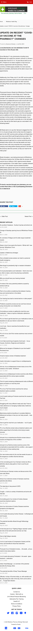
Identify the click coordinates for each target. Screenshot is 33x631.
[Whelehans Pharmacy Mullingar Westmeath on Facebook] (12, 613)
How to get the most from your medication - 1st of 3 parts (16, 423)
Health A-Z (16, 601)
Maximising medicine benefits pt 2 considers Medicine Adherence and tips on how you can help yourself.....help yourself (16, 415)
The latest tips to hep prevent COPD (10, 486)
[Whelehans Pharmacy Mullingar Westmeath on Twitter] (8, 613)
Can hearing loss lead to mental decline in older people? (16, 298)
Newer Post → (29, 216)
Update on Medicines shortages (9, 253)
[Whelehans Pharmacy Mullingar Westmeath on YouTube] (21, 613)
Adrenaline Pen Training (16, 599)
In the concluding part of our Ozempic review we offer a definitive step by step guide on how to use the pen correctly (15, 464)
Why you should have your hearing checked (12, 278)
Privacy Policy (16, 606)
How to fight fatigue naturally (8, 536)
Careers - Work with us (16, 594)
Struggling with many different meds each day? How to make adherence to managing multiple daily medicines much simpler (15, 406)
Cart (30, 2)
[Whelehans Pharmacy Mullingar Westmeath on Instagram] (17, 613)
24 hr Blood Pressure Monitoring (16, 596)
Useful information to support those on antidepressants (15, 361)
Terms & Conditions (16, 604)
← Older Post (4, 216)
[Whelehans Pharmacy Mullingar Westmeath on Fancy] (25, 613)
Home (1, 21)
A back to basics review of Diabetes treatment (13, 356)
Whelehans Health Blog (11, 21)
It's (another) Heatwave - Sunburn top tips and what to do (16, 225)
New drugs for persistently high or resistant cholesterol (15, 265)
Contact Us (16, 592)
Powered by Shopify (16, 624)
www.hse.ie (3, 79)
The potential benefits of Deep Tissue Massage (13, 571)
